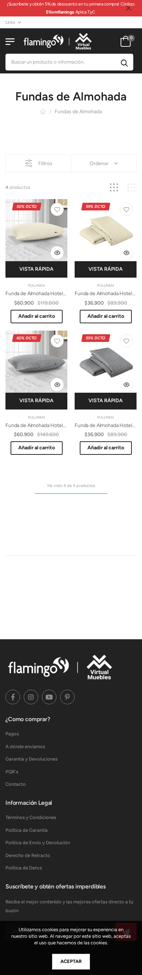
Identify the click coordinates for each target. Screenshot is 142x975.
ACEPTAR (71, 961)
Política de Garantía (26, 830)
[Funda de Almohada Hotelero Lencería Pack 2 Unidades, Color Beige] (36, 230)
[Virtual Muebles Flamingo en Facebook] (12, 697)
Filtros (45, 163)
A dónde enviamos (25, 746)
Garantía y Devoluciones (31, 759)
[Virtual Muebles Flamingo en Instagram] (31, 697)
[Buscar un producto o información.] (124, 62)
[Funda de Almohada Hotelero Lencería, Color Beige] (106, 230)
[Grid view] (114, 187)
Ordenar (99, 163)
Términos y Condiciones (30, 817)
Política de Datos (23, 868)
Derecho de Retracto (27, 855)
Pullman (36, 285)
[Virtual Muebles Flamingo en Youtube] (49, 697)
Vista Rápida (36, 269)
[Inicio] (43, 111)
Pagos (12, 733)
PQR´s (11, 771)
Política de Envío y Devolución (37, 842)
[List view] (132, 187)
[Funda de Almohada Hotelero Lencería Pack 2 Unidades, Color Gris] (36, 362)
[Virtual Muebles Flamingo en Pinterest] (67, 697)
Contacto (15, 784)
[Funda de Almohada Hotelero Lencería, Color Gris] (106, 362)
